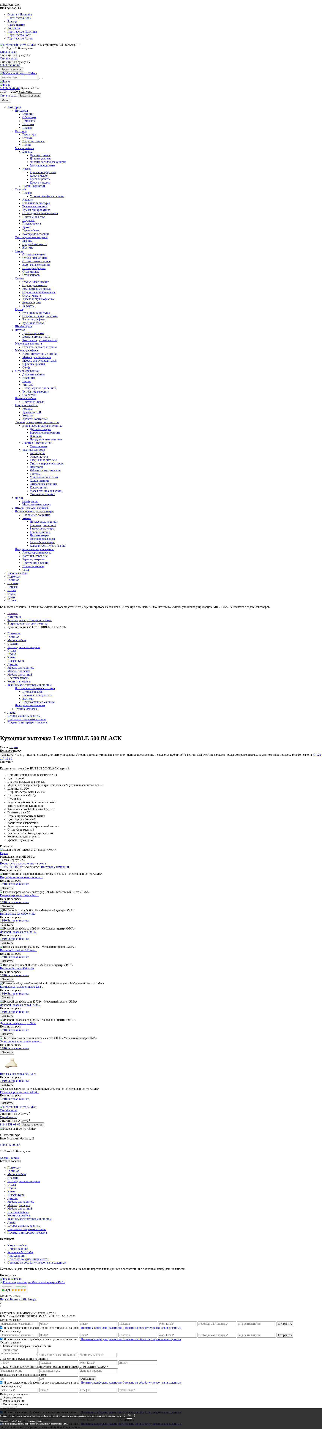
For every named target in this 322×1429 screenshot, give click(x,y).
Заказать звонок (11, 69)
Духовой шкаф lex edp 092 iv (18, 1023)
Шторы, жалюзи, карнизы (31, 508)
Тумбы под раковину (35, 391)
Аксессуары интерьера (36, 552)
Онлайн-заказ (8, 51)
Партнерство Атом (19, 17)
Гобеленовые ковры (42, 538)
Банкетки (28, 114)
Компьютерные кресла (36, 288)
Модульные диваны (42, 165)
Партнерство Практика (22, 31)
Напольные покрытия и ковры (34, 511)
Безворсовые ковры (42, 528)
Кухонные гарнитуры (36, 312)
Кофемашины (38, 487)
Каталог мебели (17, 1245)
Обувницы (29, 117)
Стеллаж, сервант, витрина (39, 347)
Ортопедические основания (40, 213)
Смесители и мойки (42, 494)
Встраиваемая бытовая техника (42, 425)
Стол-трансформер (34, 268)
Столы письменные (34, 257)
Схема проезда (9, 1157)
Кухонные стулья (33, 323)
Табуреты (28, 305)
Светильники (38, 446)
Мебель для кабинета (28, 343)
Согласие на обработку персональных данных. (21, 1421)
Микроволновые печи (44, 477)
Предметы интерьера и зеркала (34, 549)
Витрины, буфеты (33, 319)
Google (32, 1299)
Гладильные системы (43, 459)
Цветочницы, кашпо (35, 562)
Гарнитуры (29, 134)
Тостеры (35, 473)
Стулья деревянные (34, 285)
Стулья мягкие (31, 295)
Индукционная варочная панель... (21, 877)
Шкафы (27, 127)
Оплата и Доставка (19, 14)
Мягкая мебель (24, 148)
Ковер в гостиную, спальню (47, 545)
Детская (20, 329)
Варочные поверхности (45, 432)
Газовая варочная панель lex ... (19, 895)
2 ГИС (23, 1299)
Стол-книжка (30, 271)
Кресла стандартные (43, 172)
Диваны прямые (40, 155)
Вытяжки (36, 436)
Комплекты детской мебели (39, 340)
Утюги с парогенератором (46, 463)
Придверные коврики (43, 521)
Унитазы (27, 384)
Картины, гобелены (35, 555)
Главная (12, 613)
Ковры (26, 518)
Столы (19, 251)
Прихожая (21, 110)
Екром (14, 747)
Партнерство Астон (20, 38)
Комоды (27, 408)
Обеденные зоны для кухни (40, 316)
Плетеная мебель (25, 398)
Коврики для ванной (43, 525)
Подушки (28, 220)
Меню (5, 100)
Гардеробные (30, 230)
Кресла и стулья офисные (38, 299)
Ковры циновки (40, 532)
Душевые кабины (33, 374)
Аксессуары (37, 453)
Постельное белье (33, 216)
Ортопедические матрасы (31, 237)
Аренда (12, 21)
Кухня (19, 309)
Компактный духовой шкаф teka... (21, 986)
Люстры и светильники (37, 442)
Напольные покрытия (36, 514)
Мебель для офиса (26, 350)
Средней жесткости (34, 244)
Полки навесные (33, 566)
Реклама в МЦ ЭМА (20, 1252)
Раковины (28, 377)
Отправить (285, 1323)
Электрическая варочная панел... (21, 1041)
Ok (129, 1415)
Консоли (27, 415)
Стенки (27, 138)
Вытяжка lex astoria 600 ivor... (18, 950)
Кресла (26, 168)
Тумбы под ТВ (31, 412)
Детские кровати (33, 333)
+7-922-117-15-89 (11, 866)
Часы (25, 569)
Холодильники (39, 480)
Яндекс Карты (9, 1299)
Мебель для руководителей (39, 360)
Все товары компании (55, 866)
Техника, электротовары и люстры (37, 422)
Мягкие (27, 240)
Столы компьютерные (36, 261)
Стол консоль (31, 274)
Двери (19, 497)
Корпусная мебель (26, 405)
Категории (14, 107)
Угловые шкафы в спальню (47, 196)
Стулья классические (35, 281)
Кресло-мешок (39, 175)
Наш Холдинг (16, 1255)
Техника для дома (33, 449)
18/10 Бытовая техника (14, 884)
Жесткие (27, 247)
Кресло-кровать (40, 179)
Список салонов (17, 1248)
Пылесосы (36, 466)
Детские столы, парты (36, 336)
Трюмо (26, 227)
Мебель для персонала (36, 357)
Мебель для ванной (27, 370)
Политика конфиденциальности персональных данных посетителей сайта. (34, 1424)
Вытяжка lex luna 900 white (17, 968)
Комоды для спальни (35, 233)
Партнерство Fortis (19, 35)
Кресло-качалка (40, 182)
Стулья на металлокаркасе (39, 292)
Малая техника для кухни (46, 490)
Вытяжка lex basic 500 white (17, 913)
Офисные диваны (33, 364)
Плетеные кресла (33, 401)
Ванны (26, 381)
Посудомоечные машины (46, 439)
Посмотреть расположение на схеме (23, 863)
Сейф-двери (30, 501)
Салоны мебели (17, 573)
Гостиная (20, 131)
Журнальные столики (36, 264)
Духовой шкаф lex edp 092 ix (18, 931)
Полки (26, 144)
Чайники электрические (45, 470)
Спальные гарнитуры (36, 203)
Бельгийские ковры (42, 542)
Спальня (20, 189)
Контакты (13, 28)
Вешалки (28, 124)
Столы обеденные (33, 254)
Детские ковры (39, 535)
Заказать (7, 754)
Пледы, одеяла (31, 223)
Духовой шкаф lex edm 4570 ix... (20, 1004)
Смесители (29, 394)
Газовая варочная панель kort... (19, 1092)
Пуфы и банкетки (33, 185)
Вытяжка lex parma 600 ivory (18, 1073)
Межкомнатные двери (36, 504)
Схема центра (16, 24)
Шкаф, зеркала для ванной (39, 388)
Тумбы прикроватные (36, 209)
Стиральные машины (43, 484)
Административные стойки (40, 353)
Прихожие (29, 120)
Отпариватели (39, 456)
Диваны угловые (40, 158)
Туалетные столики (34, 206)
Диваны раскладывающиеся (48, 161)
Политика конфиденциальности (27, 1259)
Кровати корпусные (35, 419)
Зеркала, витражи (33, 559)
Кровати (27, 199)
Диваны (27, 151)
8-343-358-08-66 (10, 65)
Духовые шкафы (40, 429)
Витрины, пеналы (33, 141)
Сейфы (26, 367)
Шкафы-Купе (23, 326)
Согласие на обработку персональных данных (36, 1262)
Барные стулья (31, 302)
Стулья (19, 278)
